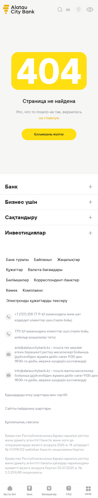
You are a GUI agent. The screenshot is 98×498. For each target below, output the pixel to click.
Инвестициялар (25, 232)
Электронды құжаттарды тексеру (36, 300)
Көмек (12, 290)
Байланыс (43, 259)
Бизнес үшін (21, 202)
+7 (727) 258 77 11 (27, 314)
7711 (18, 331)
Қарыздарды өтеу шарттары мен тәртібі (36, 395)
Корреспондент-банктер (56, 280)
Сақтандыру (21, 217)
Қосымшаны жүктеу (49, 134)
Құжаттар (14, 269)
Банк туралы (17, 259)
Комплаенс (33, 290)
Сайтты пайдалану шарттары (28, 408)
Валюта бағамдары (45, 269)
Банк (11, 186)
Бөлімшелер (17, 280)
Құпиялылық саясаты (22, 422)
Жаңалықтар (68, 259)
